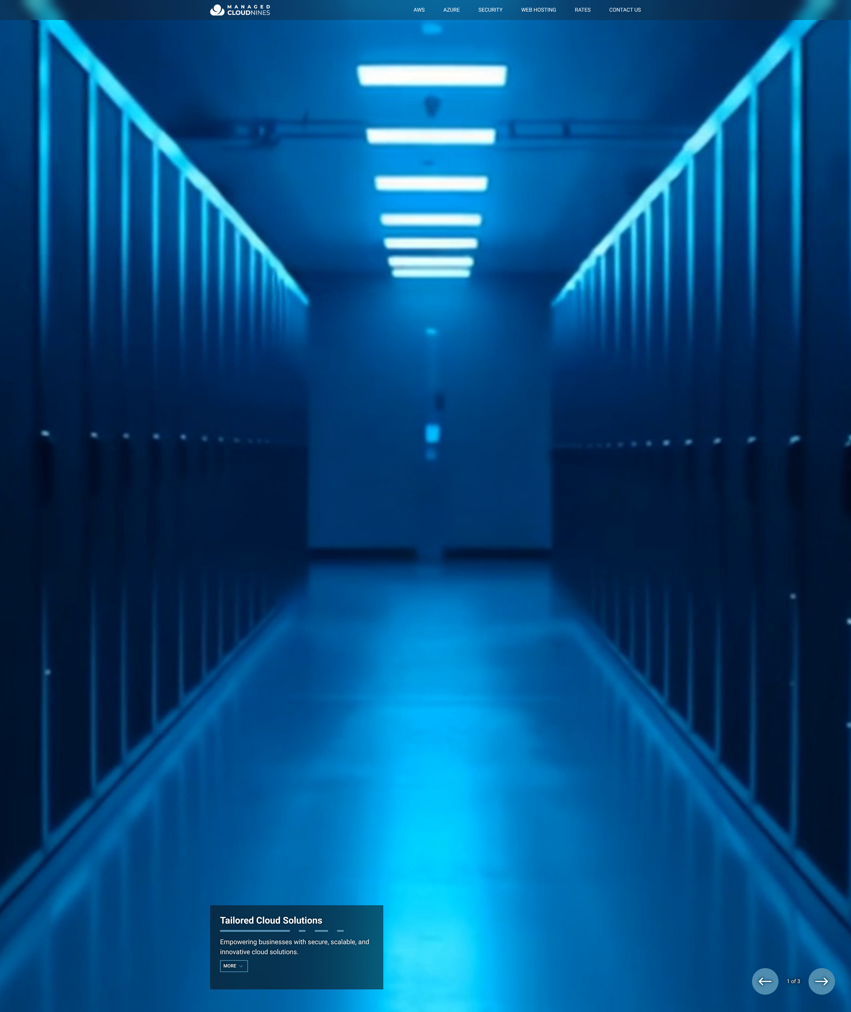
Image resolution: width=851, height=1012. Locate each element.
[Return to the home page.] (240, 9)
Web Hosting (538, 10)
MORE (230, 966)
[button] (765, 981)
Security (490, 10)
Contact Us (625, 10)
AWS (419, 10)
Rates (582, 10)
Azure (451, 10)
